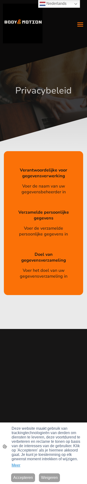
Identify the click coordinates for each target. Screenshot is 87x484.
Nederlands (55, 3)
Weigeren (49, 478)
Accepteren (23, 478)
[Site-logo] (23, 23)
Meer (16, 465)
